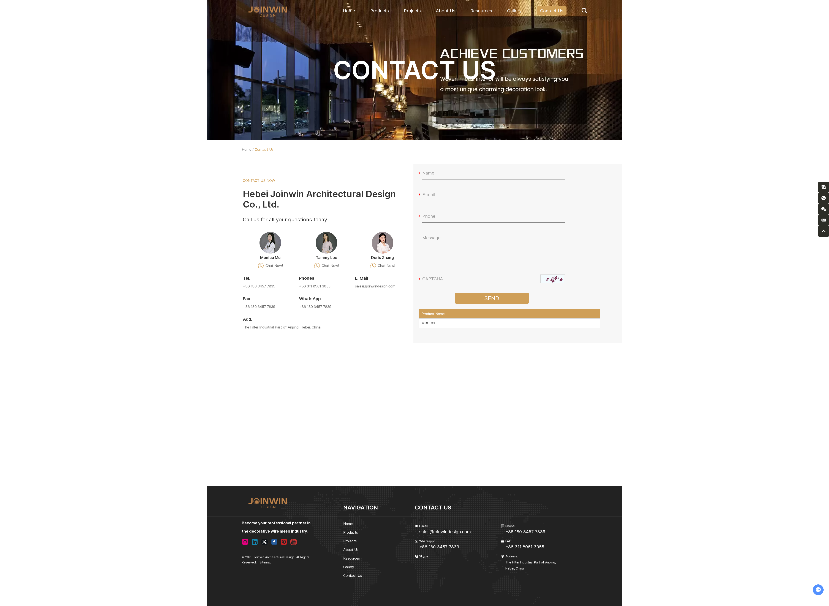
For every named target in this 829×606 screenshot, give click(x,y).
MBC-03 (428, 323)
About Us (445, 10)
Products (379, 10)
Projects (412, 10)
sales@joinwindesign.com (375, 286)
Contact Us (551, 10)
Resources (481, 10)
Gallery (514, 10)
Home (349, 10)
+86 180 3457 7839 (315, 307)
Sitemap (265, 562)
